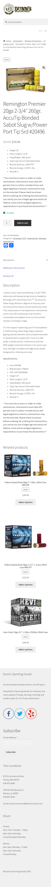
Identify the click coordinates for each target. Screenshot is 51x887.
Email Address (10, 737)
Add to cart (22, 223)
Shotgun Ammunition (33, 41)
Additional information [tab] (14, 268)
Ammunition (18, 41)
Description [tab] (8, 260)
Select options (25, 502)
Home (8, 41)
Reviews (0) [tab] (8, 276)
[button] (44, 67)
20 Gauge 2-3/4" (19, 238)
